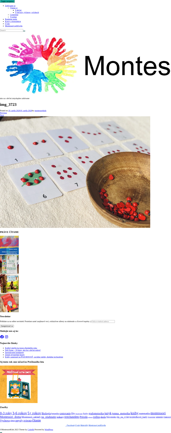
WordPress (49, 430)
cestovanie (65, 413)
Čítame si (13, 8)
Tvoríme (13, 17)
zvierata (27, 420)
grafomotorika (96, 413)
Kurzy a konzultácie (13, 21)
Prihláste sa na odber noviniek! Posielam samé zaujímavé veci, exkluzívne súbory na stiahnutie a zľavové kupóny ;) (45, 321)
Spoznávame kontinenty (14, 352)
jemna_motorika (121, 413)
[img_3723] (75, 227)
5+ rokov (34, 413)
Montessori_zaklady (31, 417)
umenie (159, 417)
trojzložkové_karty (138, 417)
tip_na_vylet (123, 417)
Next (2, 115)
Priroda (84, 416)
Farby (85, 413)
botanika (55, 413)
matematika (144, 413)
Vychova (5, 420)
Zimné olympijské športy (15, 355)
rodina (96, 416)
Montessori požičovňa (13, 26)
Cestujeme (14, 15)
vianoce (167, 417)
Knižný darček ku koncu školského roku (21, 348)
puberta (90, 417)
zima (12, 420)
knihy (135, 413)
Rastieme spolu (11, 19)
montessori (158, 413)
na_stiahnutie (48, 416)
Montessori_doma (10, 416)
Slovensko (111, 417)
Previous (3, 113)
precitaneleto (71, 416)
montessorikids (40, 111)
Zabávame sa (10, 6)
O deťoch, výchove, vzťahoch (27, 12)
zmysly (19, 420)
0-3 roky (6, 413)
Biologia (46, 413)
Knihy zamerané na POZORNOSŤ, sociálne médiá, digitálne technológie (34, 357)
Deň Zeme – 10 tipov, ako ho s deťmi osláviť (23, 350)
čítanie (36, 420)
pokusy (60, 417)
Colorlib (31, 430)
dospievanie (78, 414)
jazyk (108, 413)
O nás (7, 24)
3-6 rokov (19, 413)
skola (103, 417)
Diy (73, 413)
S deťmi (18, 10)
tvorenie (151, 417)
